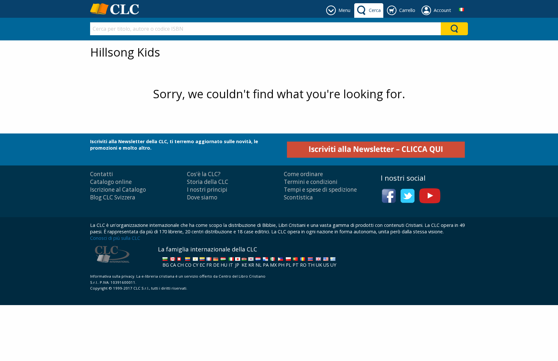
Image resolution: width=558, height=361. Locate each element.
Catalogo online (111, 182)
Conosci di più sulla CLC (115, 238)
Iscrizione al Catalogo (118, 189)
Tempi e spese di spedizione (320, 189)
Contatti (101, 174)
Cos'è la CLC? (204, 174)
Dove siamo (202, 197)
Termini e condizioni (310, 182)
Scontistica (298, 197)
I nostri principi (207, 189)
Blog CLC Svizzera (112, 197)
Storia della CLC (207, 182)
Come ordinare (303, 174)
